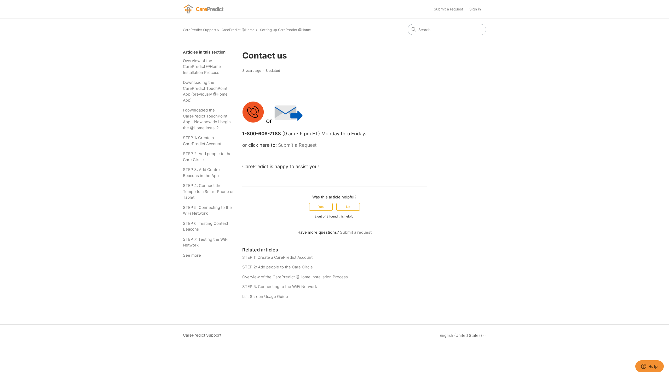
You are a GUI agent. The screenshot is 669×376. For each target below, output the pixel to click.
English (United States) (461, 335)
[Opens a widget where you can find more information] (649, 366)
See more (192, 255)
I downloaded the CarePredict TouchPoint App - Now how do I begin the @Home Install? (207, 119)
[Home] (203, 9)
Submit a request (448, 9)
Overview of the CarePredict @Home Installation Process (202, 66)
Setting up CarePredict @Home (285, 30)
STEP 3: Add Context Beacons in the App (202, 172)
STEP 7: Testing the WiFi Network (205, 242)
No (348, 207)
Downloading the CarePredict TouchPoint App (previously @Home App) (205, 91)
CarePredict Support (199, 30)
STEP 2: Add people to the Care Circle (207, 156)
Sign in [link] (475, 9)
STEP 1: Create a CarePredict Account (202, 140)
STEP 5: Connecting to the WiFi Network (207, 210)
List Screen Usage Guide (265, 296)
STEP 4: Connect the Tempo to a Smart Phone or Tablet (208, 191)
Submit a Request (297, 145)
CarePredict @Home (238, 30)
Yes (321, 207)
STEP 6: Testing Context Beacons (205, 226)
